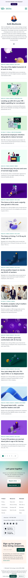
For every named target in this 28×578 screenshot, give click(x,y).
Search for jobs (13, 510)
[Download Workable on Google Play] (9, 533)
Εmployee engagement (16, 132)
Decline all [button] (21, 576)
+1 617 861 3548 (12, 517)
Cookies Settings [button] (6, 576)
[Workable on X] (13, 524)
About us (21, 502)
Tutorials (8, 132)
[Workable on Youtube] (10, 524)
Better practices (18, 98)
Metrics (13, 301)
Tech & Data (17, 64)
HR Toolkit (3, 132)
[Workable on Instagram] (16, 524)
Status (20, 512)
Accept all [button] (13, 576)
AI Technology (4, 507)
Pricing (3, 502)
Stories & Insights (10, 64)
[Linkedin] (14, 44)
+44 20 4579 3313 (19, 520)
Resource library (13, 504)
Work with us (22, 504)
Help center (12, 502)
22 (15, 456)
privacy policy (6, 560)
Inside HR (3, 64)
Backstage (21, 507)
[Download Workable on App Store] (9, 528)
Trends (16, 166)
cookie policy (14, 573)
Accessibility (21, 510)
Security (3, 512)
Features (3, 504)
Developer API (13, 507)
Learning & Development (20, 402)
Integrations (4, 510)
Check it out (14, 4)
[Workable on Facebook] (7, 524)
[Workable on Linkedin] (4, 524)
